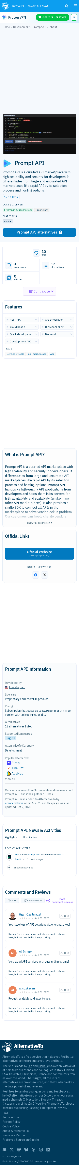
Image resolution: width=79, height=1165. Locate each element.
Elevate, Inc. (17, 687)
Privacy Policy (11, 1122)
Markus (43, 1066)
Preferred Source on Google (20, 1140)
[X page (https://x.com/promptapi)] (44, 575)
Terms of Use (10, 1117)
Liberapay (46, 1108)
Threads (57, 1099)
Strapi (16, 763)
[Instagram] (41, 1150)
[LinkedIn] (48, 1150)
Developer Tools (15, 353)
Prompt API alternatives (37, 232)
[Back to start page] (5, 5)
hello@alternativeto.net (18, 1095)
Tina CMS (18, 768)
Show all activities (23, 867)
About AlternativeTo (15, 1131)
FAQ (5, 1113)
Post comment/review (62, 901)
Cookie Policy (11, 1126)
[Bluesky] (26, 1150)
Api (52, 353)
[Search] (67, 6)
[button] (11, 197)
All (11, 900)
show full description (39, 522)
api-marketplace (37, 353)
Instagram (9, 1103)
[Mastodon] (19, 1150)
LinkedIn (26, 1103)
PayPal (61, 1108)
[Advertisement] (39, 72)
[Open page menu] (75, 6)
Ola (30, 1066)
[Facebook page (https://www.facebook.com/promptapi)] (35, 575)
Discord (48, 1095)
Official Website (39, 553)
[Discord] (4, 1150)
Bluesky (46, 1099)
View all (10, 779)
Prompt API (34, 854)
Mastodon (32, 1099)
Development (13, 750)
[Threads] (34, 1150)
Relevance (33, 900)
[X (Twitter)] (12, 1150)
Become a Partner (14, 1135)
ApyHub (17, 773)
